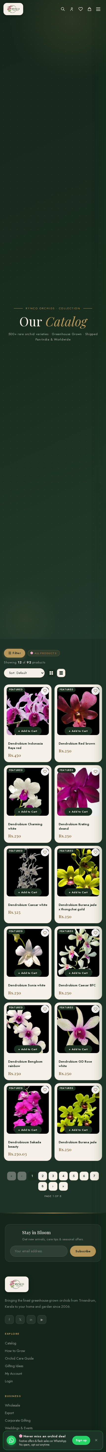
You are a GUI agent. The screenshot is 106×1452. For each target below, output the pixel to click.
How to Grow (15, 1350)
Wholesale (12, 1405)
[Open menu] (98, 9)
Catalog (10, 1343)
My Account (13, 1373)
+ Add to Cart (27, 731)
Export (9, 1412)
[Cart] (89, 9)
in (31, 1319)
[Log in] (71, 9)
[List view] (61, 673)
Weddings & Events (19, 1428)
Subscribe (82, 1251)
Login (9, 1381)
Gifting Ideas (14, 1366)
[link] (28, 723)
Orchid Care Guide (19, 1358)
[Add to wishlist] (45, 691)
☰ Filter (14, 653)
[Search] (62, 9)
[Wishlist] (80, 9)
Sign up (81, 1440)
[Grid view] (51, 673)
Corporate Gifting (18, 1420)
